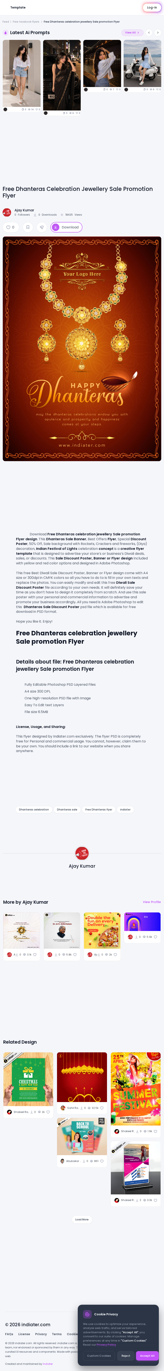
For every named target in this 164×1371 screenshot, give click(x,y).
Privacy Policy (106, 1344)
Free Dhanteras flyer (98, 809)
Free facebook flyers (26, 21)
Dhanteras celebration (34, 809)
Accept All (147, 1356)
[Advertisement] (82, 152)
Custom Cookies (99, 1356)
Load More (82, 1219)
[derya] (5, 109)
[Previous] (148, 32)
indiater (125, 809)
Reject (126, 1356)
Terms (57, 1334)
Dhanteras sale (67, 809)
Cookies (73, 1334)
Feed (6, 21)
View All (130, 32)
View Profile (152, 902)
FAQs (9, 1334)
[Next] (157, 32)
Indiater (48, 1364)
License (24, 1334)
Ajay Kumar (24, 210)
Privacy (41, 1334)
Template (18, 7)
